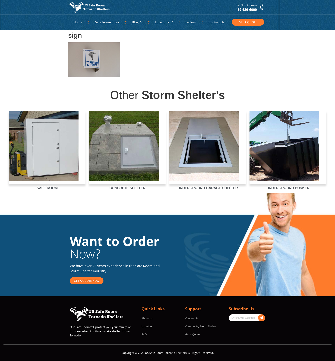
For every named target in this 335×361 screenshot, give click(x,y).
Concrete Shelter (127, 188)
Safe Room (47, 188)
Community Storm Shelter (200, 326)
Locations (162, 22)
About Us (147, 318)
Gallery (190, 22)
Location (147, 326)
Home (77, 22)
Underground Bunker (287, 188)
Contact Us (216, 22)
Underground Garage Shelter (207, 188)
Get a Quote (192, 334)
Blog (135, 22)
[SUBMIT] (261, 317)
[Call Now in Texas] (262, 7)
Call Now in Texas (246, 5)
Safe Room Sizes (107, 22)
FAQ (144, 334)
